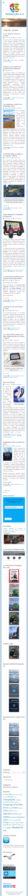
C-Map (14, 797)
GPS (9, 99)
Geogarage (8, 805)
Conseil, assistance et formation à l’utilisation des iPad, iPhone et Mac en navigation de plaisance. (14, 530)
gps (10, 97)
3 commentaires (18, 108)
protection (18, 820)
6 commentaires (18, 384)
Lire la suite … (12, 57)
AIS (10, 794)
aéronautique (20, 794)
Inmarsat (20, 808)
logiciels (7, 813)
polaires (13, 820)
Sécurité (22, 97)
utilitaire (8, 828)
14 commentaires (16, 280)
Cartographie (12, 375)
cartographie (10, 377)
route (10, 822)
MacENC (14, 814)
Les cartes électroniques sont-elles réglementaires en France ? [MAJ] (13, 336)
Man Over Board (9, 382)
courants (18, 800)
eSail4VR (5, 802)
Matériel (17, 484)
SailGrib (13, 822)
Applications (12, 270)
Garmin (14, 271)
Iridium (6, 811)
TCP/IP (14, 825)
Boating (10, 797)
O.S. (9, 820)
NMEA (5, 820)
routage (6, 822)
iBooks (9, 301)
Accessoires (12, 484)
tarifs (10, 824)
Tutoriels (20, 300)
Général (11, 60)
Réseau (18, 97)
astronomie (14, 794)
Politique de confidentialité (16, 893)
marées (20, 814)
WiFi (5, 831)
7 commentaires (15, 340)
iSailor (11, 811)
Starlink (18, 822)
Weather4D (9, 437)
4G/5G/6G (5, 794)
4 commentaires (17, 157)
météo (6, 817)
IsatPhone (15, 810)
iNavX (15, 808)
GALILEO (11, 802)
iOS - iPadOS (18, 434)
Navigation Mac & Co (14, 14)
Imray (10, 808)
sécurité (10, 61)
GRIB (20, 805)
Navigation (15, 60)
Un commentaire (18, 37)
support (22, 822)
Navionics (21, 817)
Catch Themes (17, 894)
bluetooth (5, 797)
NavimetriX (13, 817)
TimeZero (18, 824)
